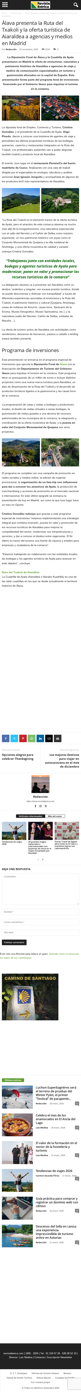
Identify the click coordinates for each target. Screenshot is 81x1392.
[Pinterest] (23, 738)
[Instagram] (40, 806)
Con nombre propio (40, 1382)
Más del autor (55, 816)
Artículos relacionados (30, 816)
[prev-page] (38, 859)
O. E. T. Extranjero (18, 1373)
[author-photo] (40, 784)
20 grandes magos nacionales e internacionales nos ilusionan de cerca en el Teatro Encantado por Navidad (39, 847)
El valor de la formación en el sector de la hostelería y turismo (56, 1147)
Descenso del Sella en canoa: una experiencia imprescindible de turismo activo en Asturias (56, 1232)
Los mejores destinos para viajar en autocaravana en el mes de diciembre (62, 760)
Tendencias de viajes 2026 (12, 842)
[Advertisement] (40, 705)
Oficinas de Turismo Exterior (45, 1373)
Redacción (11, 49)
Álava (63, 364)
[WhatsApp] (31, 738)
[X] (14, 738)
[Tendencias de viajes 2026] (14, 831)
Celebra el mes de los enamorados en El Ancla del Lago (55, 1119)
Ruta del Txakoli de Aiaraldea (20, 572)
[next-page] (43, 859)
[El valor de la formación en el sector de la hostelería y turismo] (17, 1152)
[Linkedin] (40, 738)
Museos (67, 1373)
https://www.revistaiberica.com (40, 801)
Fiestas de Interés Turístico (19, 1377)
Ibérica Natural (44, 1377)
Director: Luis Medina (20, 1357)
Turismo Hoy (16, 13)
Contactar (39, 1357)
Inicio (4, 13)
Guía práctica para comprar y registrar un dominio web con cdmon (57, 1202)
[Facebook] (5, 738)
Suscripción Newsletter (59, 1357)
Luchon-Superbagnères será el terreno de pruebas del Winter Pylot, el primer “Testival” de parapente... (56, 1093)
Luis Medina (42, 1127)
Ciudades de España (65, 1377)
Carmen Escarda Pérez (47, 1175)
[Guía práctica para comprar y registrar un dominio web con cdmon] (17, 1208)
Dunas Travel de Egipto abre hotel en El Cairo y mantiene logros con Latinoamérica (66, 845)
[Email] (49, 738)
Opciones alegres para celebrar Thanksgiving (17, 756)
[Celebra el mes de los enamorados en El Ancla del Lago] (17, 1124)
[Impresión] (57, 738)
